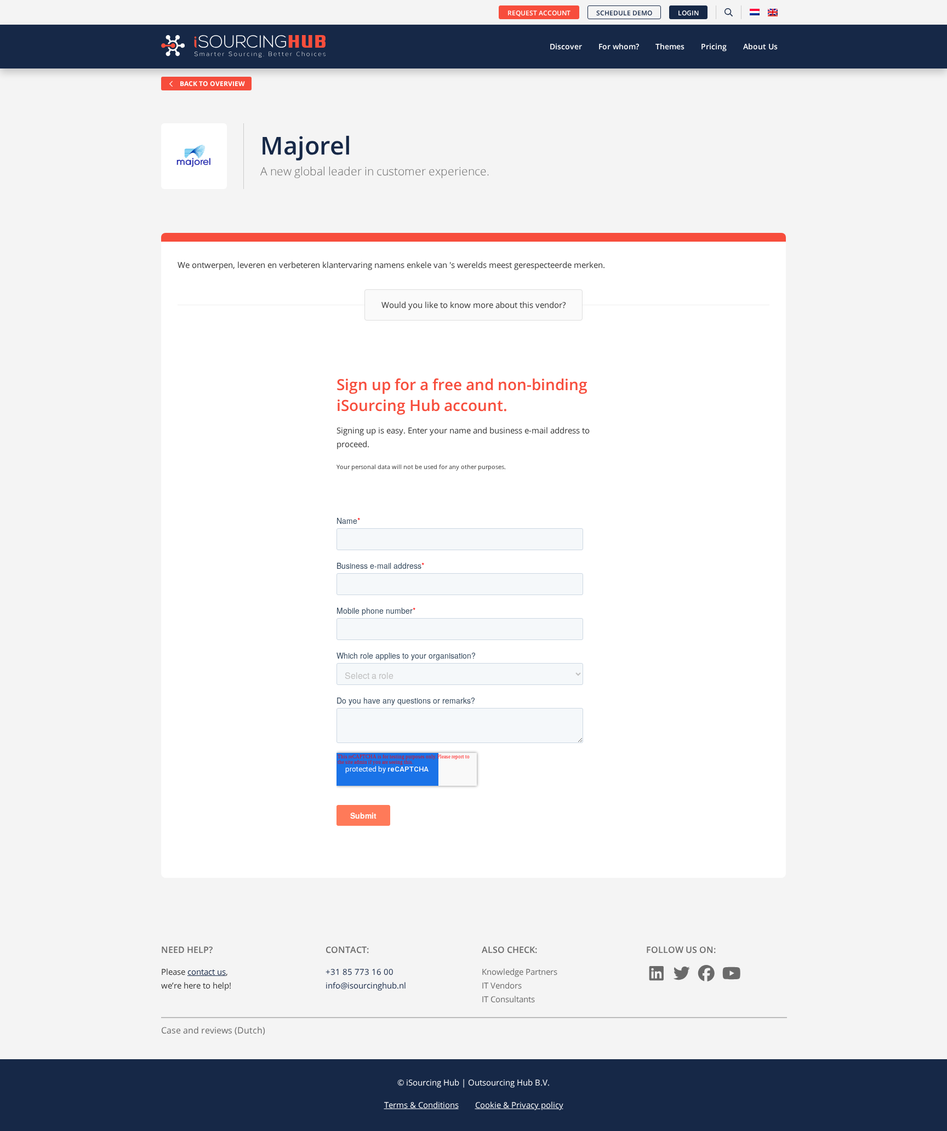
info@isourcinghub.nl (366, 985)
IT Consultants (508, 998)
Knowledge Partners (519, 971)
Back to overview (211, 83)
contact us (206, 971)
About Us (760, 46)
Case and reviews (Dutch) (213, 1030)
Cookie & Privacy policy (519, 1104)
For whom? (618, 46)
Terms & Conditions (421, 1104)
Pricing (714, 46)
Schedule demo (624, 13)
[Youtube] (731, 975)
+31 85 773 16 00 (359, 971)
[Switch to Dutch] (755, 12)
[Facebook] (706, 975)
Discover (566, 46)
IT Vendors (502, 985)
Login (688, 13)
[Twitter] (681, 975)
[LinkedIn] (656, 975)
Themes (669, 46)
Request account (539, 13)
